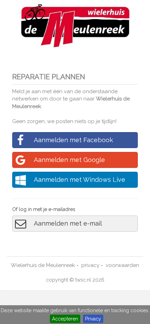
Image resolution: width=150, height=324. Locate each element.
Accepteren (65, 319)
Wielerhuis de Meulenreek (43, 265)
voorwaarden (122, 265)
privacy (90, 265)
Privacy (93, 319)
